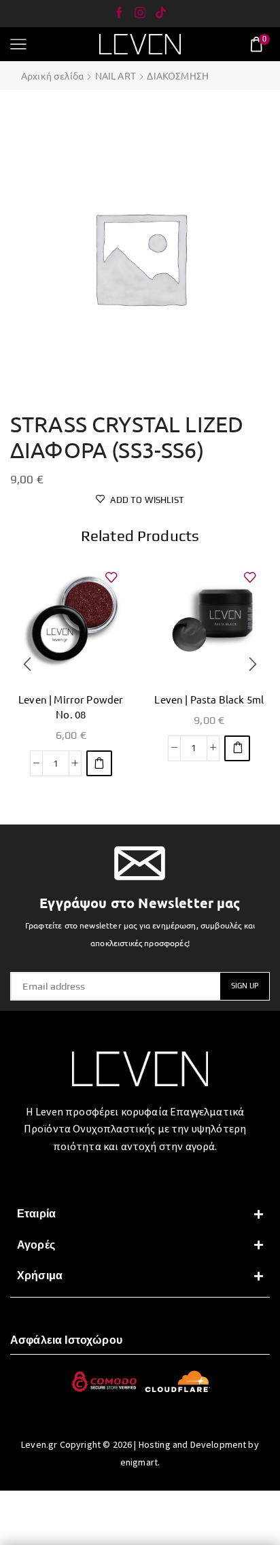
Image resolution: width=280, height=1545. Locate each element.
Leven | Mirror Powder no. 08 (70, 707)
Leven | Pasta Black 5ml (209, 699)
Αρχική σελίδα (52, 75)
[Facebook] (119, 13)
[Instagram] (140, 13)
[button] (99, 763)
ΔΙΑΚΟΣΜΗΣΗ (178, 75)
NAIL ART (115, 75)
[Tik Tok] (161, 13)
